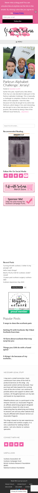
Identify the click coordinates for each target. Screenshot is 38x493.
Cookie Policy (21, 484)
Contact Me (28, 487)
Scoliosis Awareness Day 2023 (13, 282)
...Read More (24, 112)
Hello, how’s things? (10, 270)
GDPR (30, 484)
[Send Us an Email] (14, 489)
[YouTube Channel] (25, 176)
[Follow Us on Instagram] (22, 489)
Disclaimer (18, 487)
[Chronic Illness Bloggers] (19, 313)
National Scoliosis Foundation (14, 468)
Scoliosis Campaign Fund (12, 461)
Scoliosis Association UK (12, 459)
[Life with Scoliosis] (19, 32)
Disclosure (8, 487)
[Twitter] (20, 176)
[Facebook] (5, 176)
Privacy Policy (9, 484)
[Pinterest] (15, 176)
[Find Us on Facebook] (16, 489)
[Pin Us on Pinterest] (24, 489)
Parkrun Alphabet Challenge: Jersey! (16, 83)
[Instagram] (10, 176)
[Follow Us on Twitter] (19, 489)
